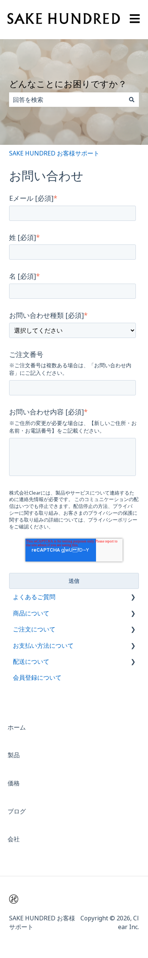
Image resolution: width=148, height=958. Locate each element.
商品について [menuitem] (31, 613)
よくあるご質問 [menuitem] (34, 597)
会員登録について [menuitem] (37, 677)
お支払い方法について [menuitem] (43, 645)
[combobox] (66, 99)
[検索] (131, 99)
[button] (133, 597)
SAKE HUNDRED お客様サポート (54, 153)
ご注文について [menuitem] (34, 629)
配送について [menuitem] (31, 661)
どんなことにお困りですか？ (68, 84)
